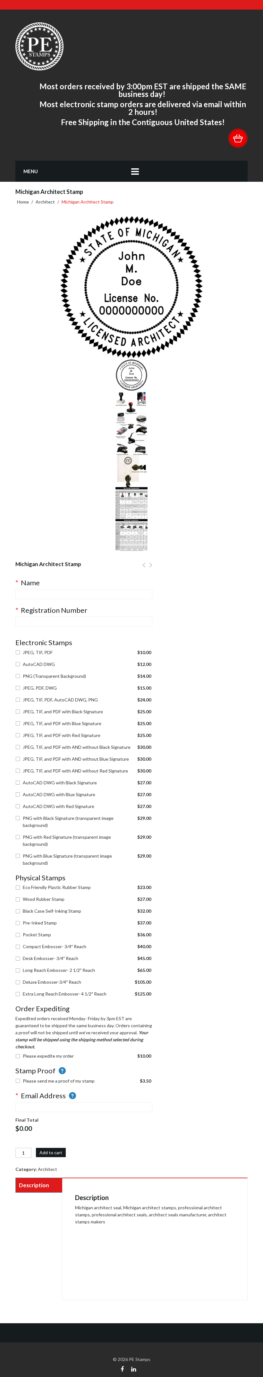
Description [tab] (34, 1185)
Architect (45, 201)
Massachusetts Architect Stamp (150, 569)
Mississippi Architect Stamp (143, 569)
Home (23, 201)
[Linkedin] (133, 1368)
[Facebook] (122, 1368)
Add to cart (50, 1152)
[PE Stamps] (39, 46)
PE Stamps (139, 1359)
